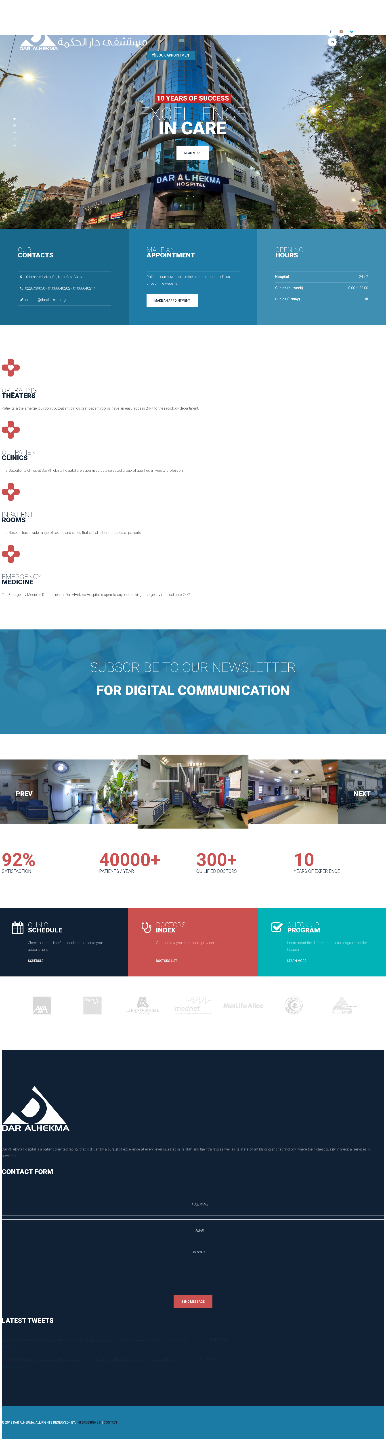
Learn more (296, 961)
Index (171, 927)
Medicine (21, 579)
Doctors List (166, 961)
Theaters (19, 393)
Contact (110, 1422)
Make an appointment (172, 300)
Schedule (45, 927)
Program (303, 927)
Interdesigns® (89, 1422)
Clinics (21, 455)
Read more (192, 153)
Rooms (17, 517)
